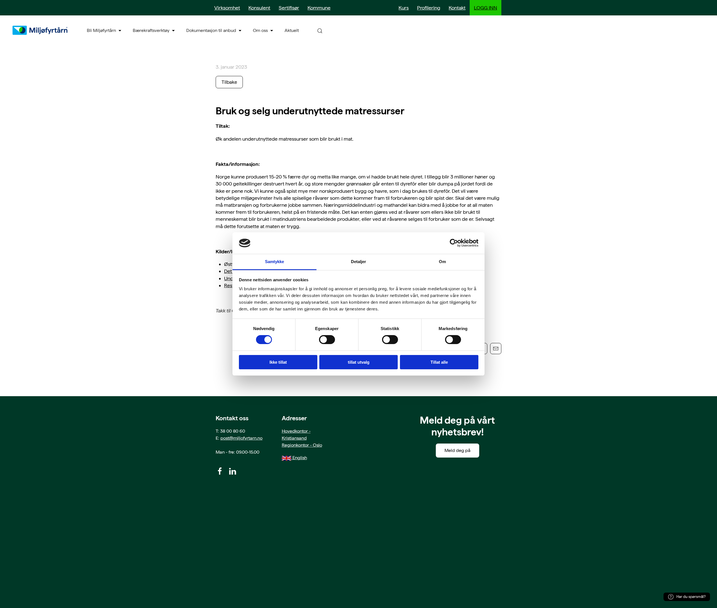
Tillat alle (439, 362)
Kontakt (457, 8)
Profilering (428, 8)
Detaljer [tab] (358, 261)
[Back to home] (40, 30)
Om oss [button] (260, 30)
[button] (320, 30)
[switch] (327, 339)
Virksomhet (227, 8)
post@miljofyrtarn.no (241, 438)
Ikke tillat (278, 362)
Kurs (404, 8)
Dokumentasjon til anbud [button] (211, 30)
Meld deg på (457, 450)
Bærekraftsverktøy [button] (151, 30)
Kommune (319, 8)
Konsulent (259, 8)
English (299, 457)
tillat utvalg (358, 362)
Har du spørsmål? (691, 597)
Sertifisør (289, 8)
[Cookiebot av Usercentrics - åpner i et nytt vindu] (453, 243)
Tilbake (229, 82)
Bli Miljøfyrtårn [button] (101, 30)
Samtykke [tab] (274, 261)
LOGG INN (485, 8)
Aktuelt (292, 30)
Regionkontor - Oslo (302, 445)
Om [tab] (442, 261)
